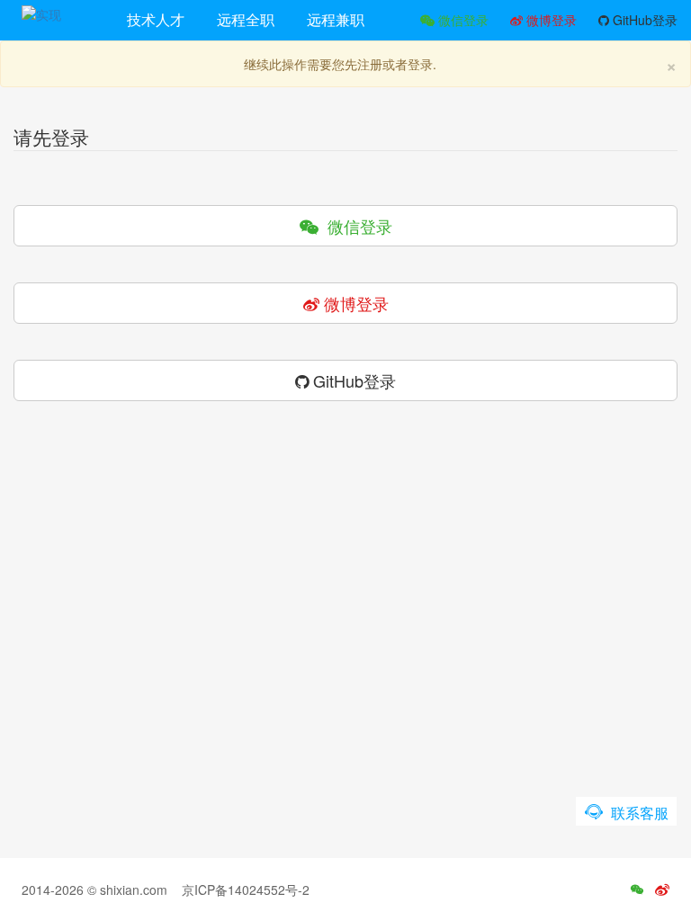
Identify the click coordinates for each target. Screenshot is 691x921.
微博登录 (550, 20)
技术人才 (155, 19)
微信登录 (462, 20)
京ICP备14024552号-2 (246, 890)
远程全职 (245, 19)
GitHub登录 (643, 20)
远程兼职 (335, 19)
